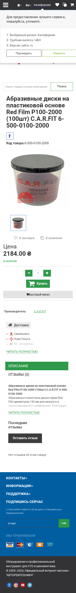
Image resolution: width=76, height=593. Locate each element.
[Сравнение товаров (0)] (65, 5)
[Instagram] (16, 585)
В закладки (26, 238)
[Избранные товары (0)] (57, 5)
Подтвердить (24, 53)
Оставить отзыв (25, 438)
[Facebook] (9, 585)
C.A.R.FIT (40, 311)
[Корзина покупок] (72, 5)
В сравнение (54, 238)
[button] (19, 5)
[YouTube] (23, 585)
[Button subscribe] (64, 523)
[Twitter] (29, 585)
